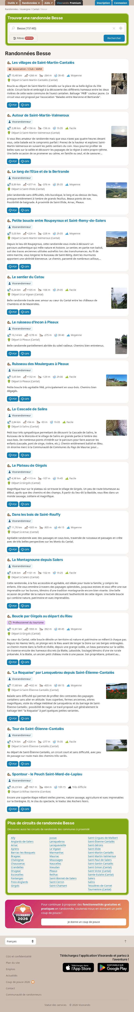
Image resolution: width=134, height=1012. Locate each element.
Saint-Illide (94, 848)
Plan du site (13, 962)
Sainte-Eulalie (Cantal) (101, 874)
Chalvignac (17, 860)
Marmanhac (57, 852)
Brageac (16, 856)
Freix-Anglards (19, 882)
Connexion (120, 3)
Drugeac (16, 871)
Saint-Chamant (58, 885)
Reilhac (54, 874)
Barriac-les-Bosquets (23, 852)
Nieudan (55, 867)
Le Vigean (55, 848)
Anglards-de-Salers (22, 841)
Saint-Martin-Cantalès (101, 852)
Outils (11, 3)
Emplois (10, 969)
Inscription (103, 3)
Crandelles (17, 867)
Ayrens (15, 848)
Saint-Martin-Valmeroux (102, 856)
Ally (13, 837)
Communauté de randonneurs (24, 994)
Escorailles (17, 874)
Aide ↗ (48, 3)
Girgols (15, 885)
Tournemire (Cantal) (99, 889)
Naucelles (55, 863)
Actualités (11, 975)
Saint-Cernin (57, 882)
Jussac (53, 837)
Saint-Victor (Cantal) (99, 871)
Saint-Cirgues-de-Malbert (103, 837)
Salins (91, 882)
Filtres (24, 38)
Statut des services (55, 1005)
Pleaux (53, 871)
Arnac (14, 845)
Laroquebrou (57, 841)
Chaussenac (18, 863)
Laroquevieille (58, 845)
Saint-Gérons (95, 845)
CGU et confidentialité (18, 956)
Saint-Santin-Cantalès (100, 863)
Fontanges (17, 878)
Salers (91, 878)
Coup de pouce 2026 (18, 982)
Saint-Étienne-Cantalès (101, 841)
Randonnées (30, 3)
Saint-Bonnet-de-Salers (63, 878)
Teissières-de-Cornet (100, 885)
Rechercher (114, 38)
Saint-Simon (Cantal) (100, 867)
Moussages (56, 860)
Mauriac (54, 856)
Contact (10, 988)
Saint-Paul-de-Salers (100, 860)
